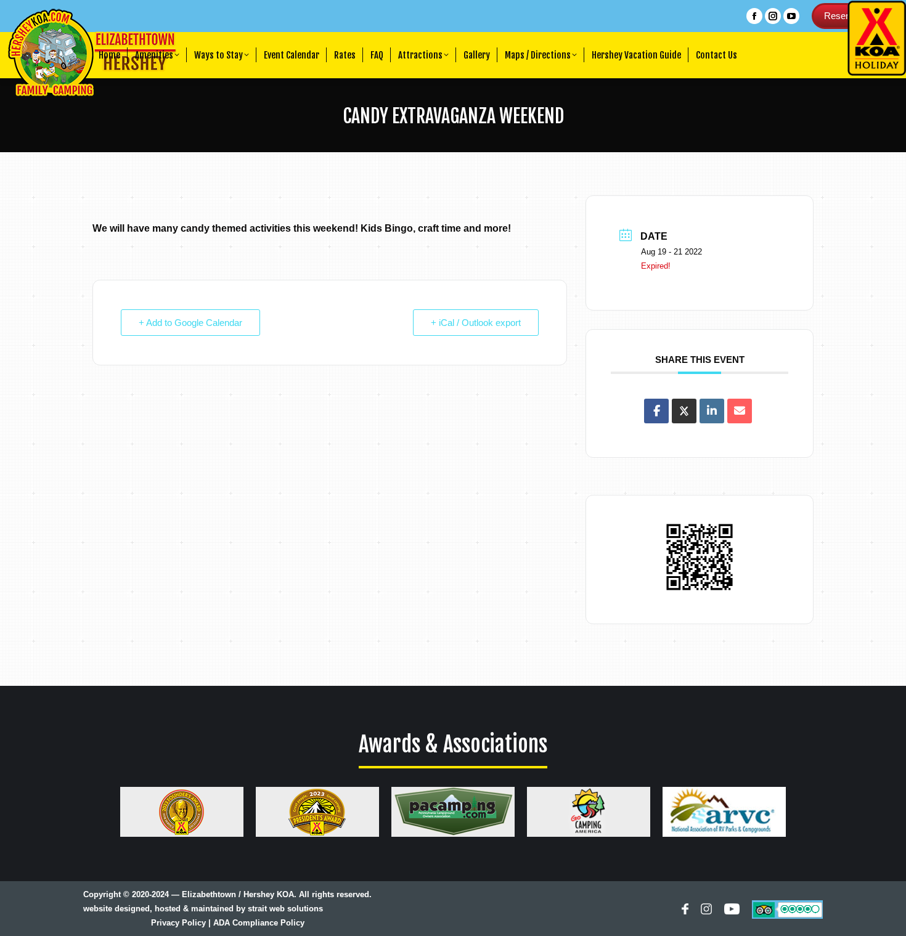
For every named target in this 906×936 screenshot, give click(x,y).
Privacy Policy (178, 922)
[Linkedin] (712, 411)
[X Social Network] (684, 411)
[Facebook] (685, 911)
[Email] (739, 411)
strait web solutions (285, 908)
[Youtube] (732, 911)
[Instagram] (706, 911)
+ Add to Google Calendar (190, 322)
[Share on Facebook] (656, 411)
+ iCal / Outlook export (476, 322)
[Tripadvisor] (787, 908)
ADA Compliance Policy (258, 922)
